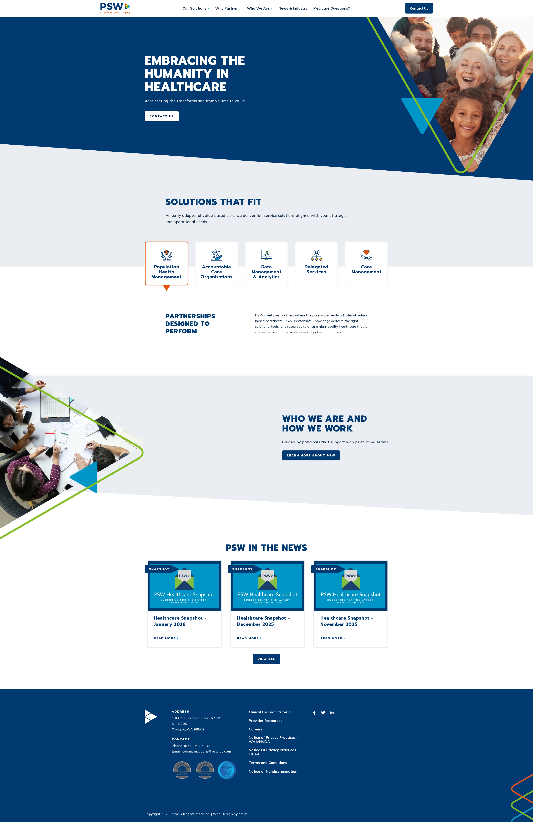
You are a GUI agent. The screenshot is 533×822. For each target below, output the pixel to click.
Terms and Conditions (268, 763)
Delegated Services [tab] (316, 269)
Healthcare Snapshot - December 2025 (263, 621)
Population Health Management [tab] (166, 272)
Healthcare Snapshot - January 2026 (180, 621)
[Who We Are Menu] (272, 8)
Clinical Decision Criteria (270, 712)
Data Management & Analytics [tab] (266, 272)
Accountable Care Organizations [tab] (216, 272)
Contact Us (419, 8)
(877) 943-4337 (197, 746)
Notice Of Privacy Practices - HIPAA (274, 752)
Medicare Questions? (331, 8)
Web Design (223, 814)
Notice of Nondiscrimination (273, 771)
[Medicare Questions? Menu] (352, 8)
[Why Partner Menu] (240, 8)
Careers (256, 729)
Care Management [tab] (366, 269)
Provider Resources (265, 721)
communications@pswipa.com (206, 751)
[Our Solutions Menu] (208, 8)
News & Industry (293, 8)
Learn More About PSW (311, 455)
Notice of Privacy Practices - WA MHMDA (273, 739)
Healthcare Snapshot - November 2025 (346, 621)
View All (267, 659)
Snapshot (159, 569)
